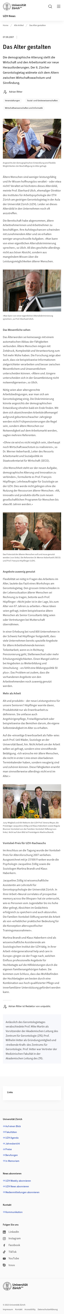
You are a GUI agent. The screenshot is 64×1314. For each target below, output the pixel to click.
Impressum (8, 1309)
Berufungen (11, 1155)
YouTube (14, 1258)
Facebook (14, 1245)
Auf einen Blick (13, 1126)
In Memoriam (12, 1161)
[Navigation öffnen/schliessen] (58, 6)
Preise (8, 1149)
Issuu (12, 1265)
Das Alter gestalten (37, 25)
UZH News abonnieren (17, 1186)
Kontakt (18, 1309)
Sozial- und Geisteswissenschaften (42, 100)
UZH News (9, 16)
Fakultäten (11, 1132)
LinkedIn (14, 1232)
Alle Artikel (19, 25)
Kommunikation (14, 1212)
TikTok (13, 1252)
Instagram (15, 1238)
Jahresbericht (12, 1144)
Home (5, 25)
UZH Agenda (11, 1138)
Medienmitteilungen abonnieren (22, 1192)
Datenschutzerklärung (48, 1309)
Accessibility (30, 1309)
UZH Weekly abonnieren (18, 1181)
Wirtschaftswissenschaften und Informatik (24, 108)
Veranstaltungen (12, 100)
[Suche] (50, 6)
